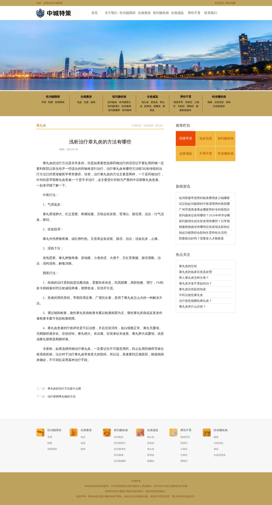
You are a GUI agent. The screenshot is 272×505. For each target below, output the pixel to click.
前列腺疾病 (161, 13)
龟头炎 (145, 102)
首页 (94, 13)
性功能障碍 (128, 13)
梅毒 (209, 102)
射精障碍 (60, 102)
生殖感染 (177, 13)
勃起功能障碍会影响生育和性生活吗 (203, 232)
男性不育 (194, 13)
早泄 (43, 102)
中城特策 (136, 125)
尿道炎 (154, 102)
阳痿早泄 (185, 138)
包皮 (79, 102)
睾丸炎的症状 (188, 266)
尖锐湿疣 (219, 102)
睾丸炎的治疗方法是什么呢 (64, 388)
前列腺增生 (113, 106)
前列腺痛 (126, 106)
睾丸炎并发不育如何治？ (195, 283)
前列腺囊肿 (114, 110)
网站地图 (231, 3)
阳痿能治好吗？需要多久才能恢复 (201, 238)
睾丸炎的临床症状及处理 (195, 272)
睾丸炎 (158, 125)
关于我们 (111, 13)
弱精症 (190, 106)
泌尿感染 (185, 153)
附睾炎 (148, 106)
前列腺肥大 (125, 102)
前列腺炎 (112, 102)
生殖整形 (144, 13)
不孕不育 (205, 153)
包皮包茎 (205, 138)
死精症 (188, 102)
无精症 (181, 106)
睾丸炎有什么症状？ (192, 306)
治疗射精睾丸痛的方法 (61, 396)
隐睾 (93, 102)
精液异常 (178, 102)
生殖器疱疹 (219, 106)
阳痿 (50, 102)
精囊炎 (157, 106)
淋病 (228, 102)
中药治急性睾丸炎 (191, 295)
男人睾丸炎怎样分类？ (194, 277)
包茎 (86, 102)
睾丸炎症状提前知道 (192, 289)
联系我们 (219, 3)
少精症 (184, 449)
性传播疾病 (219, 96)
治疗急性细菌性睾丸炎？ (195, 300)
